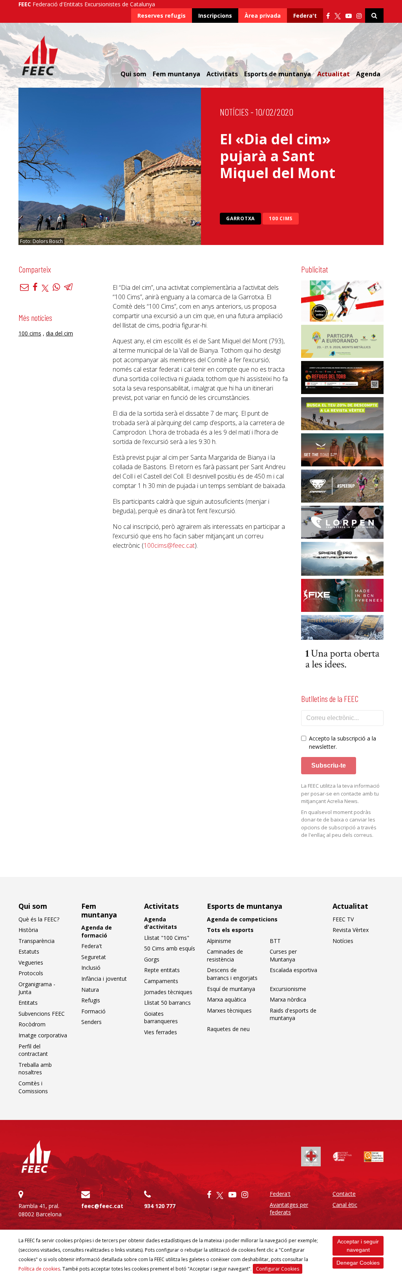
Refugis (90, 1000)
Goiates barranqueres (161, 1017)
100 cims (280, 218)
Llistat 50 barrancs (167, 1002)
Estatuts (28, 951)
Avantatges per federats (289, 1208)
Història (28, 930)
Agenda (368, 74)
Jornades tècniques (168, 992)
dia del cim (59, 333)
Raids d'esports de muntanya (293, 1014)
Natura (90, 989)
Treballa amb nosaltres (35, 1068)
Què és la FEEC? (38, 919)
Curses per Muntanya (283, 955)
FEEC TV (343, 919)
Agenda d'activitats (160, 923)
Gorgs (151, 959)
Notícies (234, 112)
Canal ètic (345, 1204)
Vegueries (30, 962)
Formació (93, 1011)
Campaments (161, 981)
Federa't (305, 15)
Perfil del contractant (33, 1050)
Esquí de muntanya (231, 989)
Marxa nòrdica (288, 999)
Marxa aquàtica (226, 999)
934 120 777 (159, 1206)
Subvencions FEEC (41, 1013)
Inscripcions (215, 15)
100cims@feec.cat (169, 545)
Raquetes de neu (228, 1029)
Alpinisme (219, 941)
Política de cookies (39, 1268)
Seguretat (93, 957)
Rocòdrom (32, 1024)
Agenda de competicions (242, 919)
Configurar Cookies (277, 1268)
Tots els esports (230, 930)
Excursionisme (288, 989)
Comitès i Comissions (33, 1087)
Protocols (30, 973)
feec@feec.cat (102, 1206)
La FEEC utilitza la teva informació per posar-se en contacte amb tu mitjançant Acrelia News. (340, 793)
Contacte (344, 1193)
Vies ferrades (160, 1032)
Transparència (36, 941)
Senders (91, 1022)
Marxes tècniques (229, 1010)
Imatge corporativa (42, 1035)
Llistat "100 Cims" (166, 937)
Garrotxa (240, 218)
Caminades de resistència (225, 955)
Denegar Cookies (358, 1263)
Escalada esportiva (293, 970)
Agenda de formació (96, 931)
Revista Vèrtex (351, 930)
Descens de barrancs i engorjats (232, 974)
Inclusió (90, 967)
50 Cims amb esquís (169, 948)
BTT (275, 941)
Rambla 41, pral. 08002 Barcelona (40, 1210)
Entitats (28, 1002)
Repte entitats (162, 970)
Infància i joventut (104, 978)
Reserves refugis (161, 15)
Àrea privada (263, 15)
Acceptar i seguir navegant (358, 1245)
